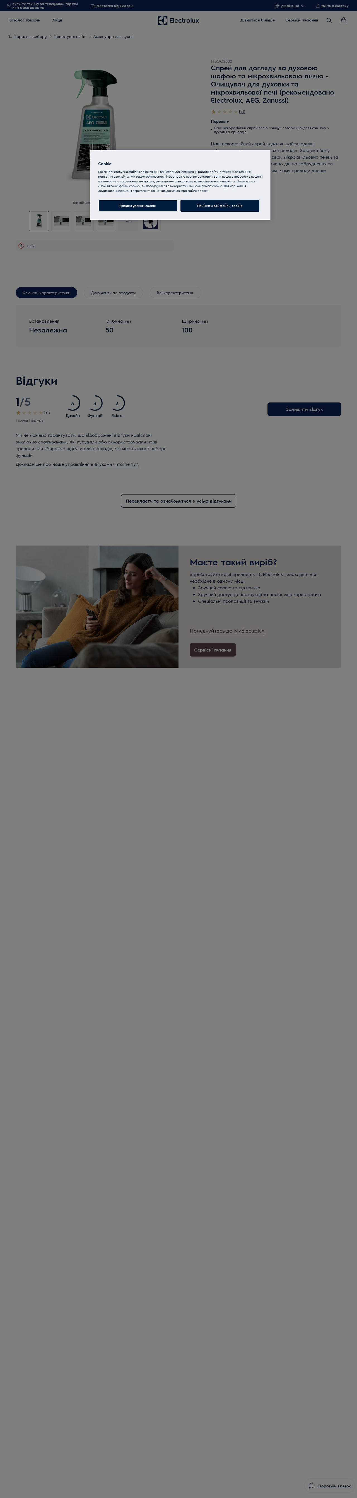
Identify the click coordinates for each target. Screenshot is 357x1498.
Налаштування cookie (137, 206)
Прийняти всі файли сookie (220, 206)
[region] (180, 185)
